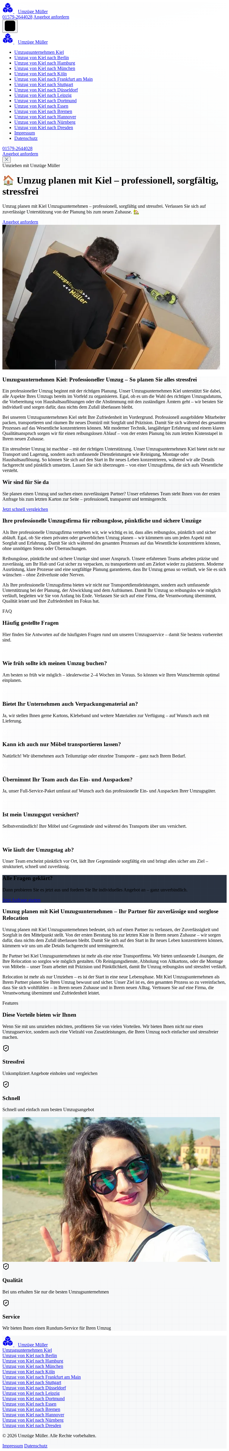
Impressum (24, 132)
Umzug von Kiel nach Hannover (45, 116)
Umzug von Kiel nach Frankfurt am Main (53, 79)
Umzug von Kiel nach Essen (41, 106)
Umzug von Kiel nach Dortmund (45, 100)
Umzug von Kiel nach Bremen (43, 111)
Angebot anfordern (51, 16)
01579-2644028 (17, 16)
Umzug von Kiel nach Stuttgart (43, 84)
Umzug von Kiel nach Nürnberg (44, 122)
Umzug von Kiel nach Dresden (43, 127)
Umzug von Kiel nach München (44, 68)
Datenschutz (26, 138)
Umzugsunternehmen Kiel (39, 52)
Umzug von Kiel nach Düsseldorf (46, 89)
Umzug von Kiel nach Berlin (41, 57)
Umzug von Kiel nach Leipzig (43, 95)
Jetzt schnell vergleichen (25, 509)
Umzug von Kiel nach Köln (40, 73)
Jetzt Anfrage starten (21, 899)
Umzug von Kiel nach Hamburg (44, 62)
